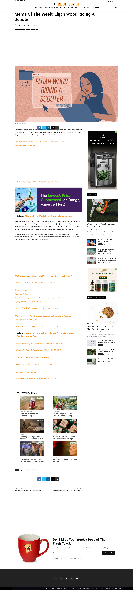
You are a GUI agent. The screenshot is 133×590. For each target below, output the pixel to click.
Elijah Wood (23, 470)
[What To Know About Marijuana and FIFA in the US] (102, 210)
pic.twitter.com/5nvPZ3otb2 (25, 372)
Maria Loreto (22, 25)
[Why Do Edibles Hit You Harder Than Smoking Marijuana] (102, 313)
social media (37, 470)
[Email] (53, 128)
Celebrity (17, 29)
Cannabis (101, 253)
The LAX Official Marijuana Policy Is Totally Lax (67, 490)
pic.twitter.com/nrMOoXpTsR (30, 302)
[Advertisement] (66, 48)
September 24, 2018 (50, 182)
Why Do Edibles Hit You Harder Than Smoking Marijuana (101, 328)
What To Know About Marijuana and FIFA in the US (101, 225)
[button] (116, 7)
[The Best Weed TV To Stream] (91, 361)
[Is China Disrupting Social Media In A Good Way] (91, 251)
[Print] (57, 128)
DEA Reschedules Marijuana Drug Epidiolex (28, 490)
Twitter (45, 470)
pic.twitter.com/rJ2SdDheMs (37, 358)
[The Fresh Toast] (66, 4)
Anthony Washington (93, 229)
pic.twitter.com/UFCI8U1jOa (25, 146)
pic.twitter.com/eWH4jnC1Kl (26, 320)
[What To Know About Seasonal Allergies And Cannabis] (91, 242)
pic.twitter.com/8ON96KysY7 (55, 344)
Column (23, 29)
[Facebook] (39, 128)
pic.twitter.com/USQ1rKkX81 (60, 276)
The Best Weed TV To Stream (107, 359)
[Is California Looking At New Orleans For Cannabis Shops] (91, 260)
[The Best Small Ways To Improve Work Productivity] (91, 343)
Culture (28, 29)
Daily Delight (34, 29)
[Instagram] (61, 578)
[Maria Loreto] (16, 25)
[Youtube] (77, 578)
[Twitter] (44, 128)
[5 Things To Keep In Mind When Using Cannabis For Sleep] (91, 352)
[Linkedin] (48, 128)
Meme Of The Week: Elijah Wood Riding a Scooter (49, 216)
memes (30, 470)
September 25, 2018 (55, 282)
